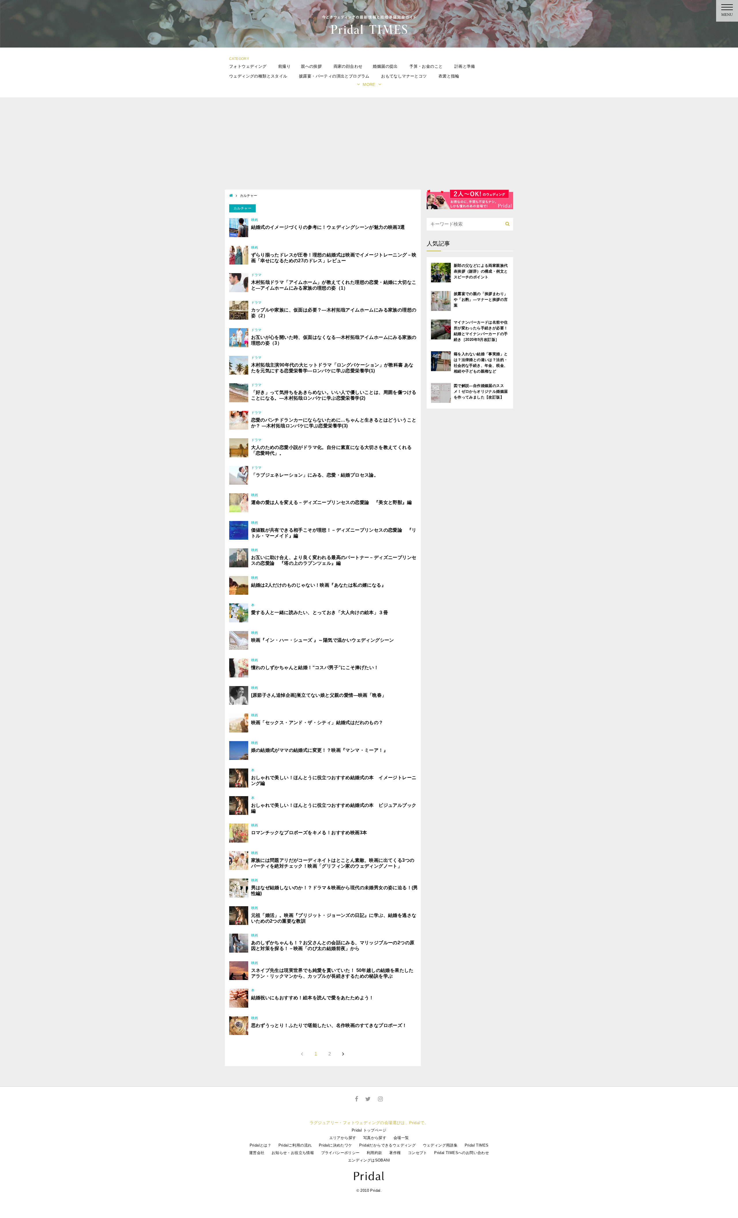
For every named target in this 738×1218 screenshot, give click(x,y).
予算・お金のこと (426, 66)
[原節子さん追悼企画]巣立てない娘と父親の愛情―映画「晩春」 (319, 695)
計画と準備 (464, 66)
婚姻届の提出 (385, 66)
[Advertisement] (369, 146)
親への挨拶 (311, 66)
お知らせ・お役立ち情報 (293, 1153)
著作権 (395, 1153)
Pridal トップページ (369, 1130)
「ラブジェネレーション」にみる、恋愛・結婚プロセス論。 (315, 475)
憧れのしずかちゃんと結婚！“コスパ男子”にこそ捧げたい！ (315, 667)
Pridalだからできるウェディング (387, 1145)
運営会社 (257, 1153)
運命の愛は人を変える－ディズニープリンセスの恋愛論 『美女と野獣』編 (331, 502)
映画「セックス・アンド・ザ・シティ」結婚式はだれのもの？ (317, 722)
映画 (254, 220)
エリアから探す (342, 1138)
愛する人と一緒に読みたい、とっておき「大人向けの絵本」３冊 (319, 612)
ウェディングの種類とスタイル (258, 76)
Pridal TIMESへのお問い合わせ (461, 1153)
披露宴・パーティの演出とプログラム (334, 76)
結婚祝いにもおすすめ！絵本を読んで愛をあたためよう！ (312, 997)
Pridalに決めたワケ (335, 1145)
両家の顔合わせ (348, 66)
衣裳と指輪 (448, 76)
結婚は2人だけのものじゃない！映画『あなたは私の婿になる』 (318, 585)
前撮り (284, 66)
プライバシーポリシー (340, 1153)
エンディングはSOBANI (369, 1160)
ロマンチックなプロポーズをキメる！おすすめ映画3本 (309, 832)
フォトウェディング (248, 66)
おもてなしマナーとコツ (404, 76)
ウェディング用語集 (440, 1145)
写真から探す (374, 1138)
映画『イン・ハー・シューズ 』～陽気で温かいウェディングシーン (322, 640)
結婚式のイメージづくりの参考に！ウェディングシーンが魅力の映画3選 (328, 227)
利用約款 (374, 1153)
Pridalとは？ (261, 1145)
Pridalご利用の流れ (295, 1145)
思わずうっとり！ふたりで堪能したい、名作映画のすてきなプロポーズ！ (329, 1025)
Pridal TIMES (477, 1145)
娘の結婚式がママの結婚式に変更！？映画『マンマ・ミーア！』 (319, 750)
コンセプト (417, 1153)
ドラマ (256, 275)
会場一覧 (401, 1138)
